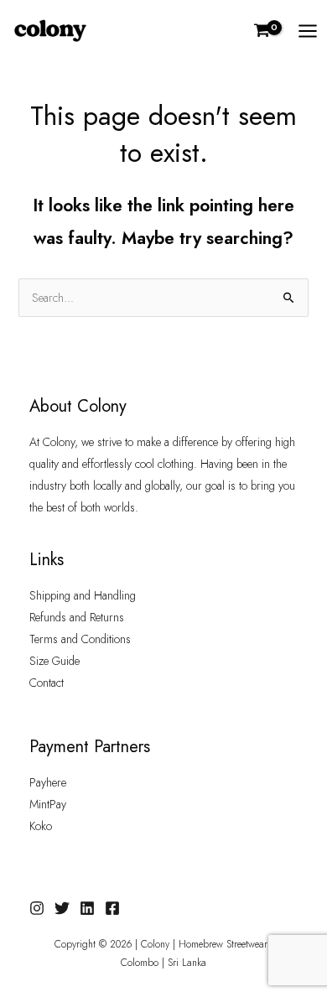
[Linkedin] (87, 908)
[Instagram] (36, 908)
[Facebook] (112, 908)
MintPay (47, 804)
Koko (40, 826)
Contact (46, 682)
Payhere (47, 782)
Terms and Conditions (80, 639)
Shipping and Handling (82, 595)
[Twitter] (62, 908)
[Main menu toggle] (307, 31)
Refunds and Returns (76, 617)
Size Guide (54, 660)
